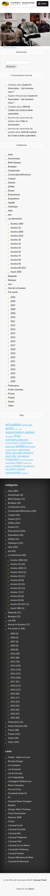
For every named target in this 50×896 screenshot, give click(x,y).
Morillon (11, 805)
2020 (13, 357)
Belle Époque (14, 162)
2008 (13, 309)
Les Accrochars (15, 773)
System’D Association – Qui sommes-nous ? (21, 88)
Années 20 (16, 228)
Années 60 (16, 252)
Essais (11, 191)
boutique (9, 436)
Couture (12, 178)
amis (9, 428)
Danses (11, 182)
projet (17, 466)
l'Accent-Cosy (14, 789)
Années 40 (16, 244)
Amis (10, 154)
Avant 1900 (16, 272)
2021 (13, 361)
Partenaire (27, 463)
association (14, 432)
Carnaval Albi (14, 833)
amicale (27, 425)
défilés (20, 446)
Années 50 (16, 248)
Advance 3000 (15, 817)
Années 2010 (17, 236)
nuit (9, 284)
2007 (13, 305)
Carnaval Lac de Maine (19, 845)
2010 (13, 317)
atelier (30, 432)
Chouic (11, 821)
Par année (13, 292)
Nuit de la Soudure (17, 288)
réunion (10, 469)
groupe (17, 453)
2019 (13, 353)
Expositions (13, 199)
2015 (13, 337)
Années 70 (16, 256)
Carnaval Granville (17, 829)
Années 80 (16, 260)
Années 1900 (17, 224)
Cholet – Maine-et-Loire (19, 757)
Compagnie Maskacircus (19, 781)
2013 (13, 329)
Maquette (12, 276)
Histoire (28, 453)
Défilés (11, 187)
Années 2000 (17, 232)
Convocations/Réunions (19, 174)
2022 (13, 365)
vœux (25, 473)
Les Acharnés (14, 769)
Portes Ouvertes (15, 390)
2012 (13, 325)
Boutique (12, 166)
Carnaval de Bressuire (18, 861)
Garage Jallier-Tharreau (19, 809)
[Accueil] (5, 3)
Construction (14, 170)
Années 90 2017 (18, 268)
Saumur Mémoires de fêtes (20, 857)
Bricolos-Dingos (15, 761)
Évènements (14, 195)
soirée (20, 469)
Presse (11, 394)
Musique (12, 280)
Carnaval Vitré (14, 841)
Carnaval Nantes (16, 853)
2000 (13, 297)
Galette (11, 203)
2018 (13, 349)
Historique (13, 207)
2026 (13, 381)
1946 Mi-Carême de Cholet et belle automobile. (20, 110)
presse (9, 466)
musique (10, 463)
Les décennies (15, 219)
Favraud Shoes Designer (20, 801)
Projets (11, 398)
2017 (13, 345)
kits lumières (20, 456)
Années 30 (16, 240)
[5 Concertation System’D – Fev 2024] (25, 45)
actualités (13, 424)
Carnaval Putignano (17, 837)
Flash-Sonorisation (17, 813)
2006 (13, 301)
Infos (10, 211)
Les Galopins (14, 765)
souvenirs (13, 473)
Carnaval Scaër (15, 825)
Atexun (31, 889)
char (17, 436)
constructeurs (16, 440)
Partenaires (13, 385)
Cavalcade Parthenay (18, 849)
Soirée (11, 402)
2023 (13, 369)
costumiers (26, 443)
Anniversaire (14, 158)
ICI (9, 797)
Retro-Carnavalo (16, 785)
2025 (13, 377)
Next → (15, 47)
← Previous (5, 47)
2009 (13, 313)
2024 (13, 373)
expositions (12, 449)
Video (11, 406)
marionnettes (26, 459)
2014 (13, 333)
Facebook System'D (17, 793)
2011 (13, 321)
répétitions (28, 466)
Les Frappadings (16, 777)
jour (10, 215)
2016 (13, 341)
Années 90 (16, 264)
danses (10, 446)
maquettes (12, 459)
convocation (11, 443)
